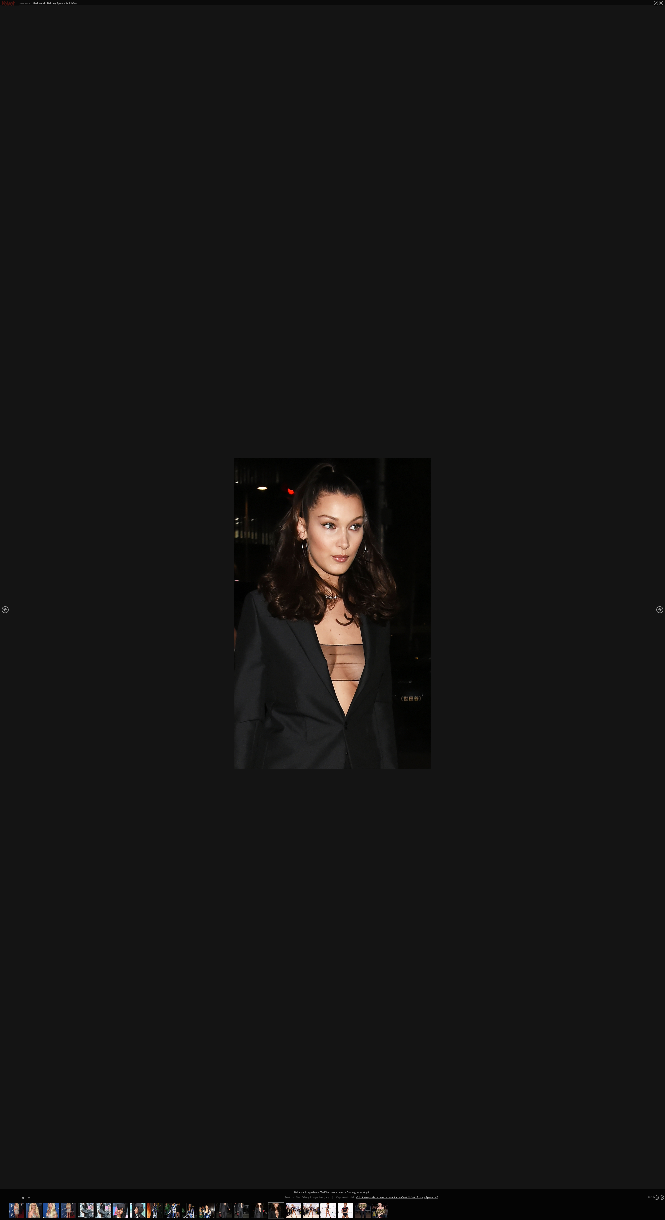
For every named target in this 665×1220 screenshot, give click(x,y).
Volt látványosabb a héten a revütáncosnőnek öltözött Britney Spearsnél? (397, 1197)
